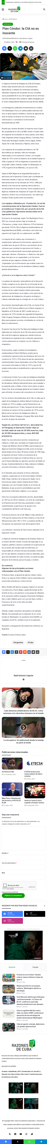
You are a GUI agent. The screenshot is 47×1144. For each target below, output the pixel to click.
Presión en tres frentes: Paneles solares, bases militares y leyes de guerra (30, 977)
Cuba (31, 642)
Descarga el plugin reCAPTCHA (10, 892)
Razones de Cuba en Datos (11, 1074)
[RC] (14, 9)
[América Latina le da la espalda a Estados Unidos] (34, 790)
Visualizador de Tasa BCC (31, 1071)
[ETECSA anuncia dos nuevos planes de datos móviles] (34, 764)
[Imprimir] (37, 652)
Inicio (6, 19)
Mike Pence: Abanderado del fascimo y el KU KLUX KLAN (11, 800)
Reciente (12, 967)
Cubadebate (12, 1071)
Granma (4, 1071)
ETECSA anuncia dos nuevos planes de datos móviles (33, 774)
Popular (35, 967)
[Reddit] (25, 652)
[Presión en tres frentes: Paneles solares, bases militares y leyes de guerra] (8, 978)
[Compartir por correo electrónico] (33, 652)
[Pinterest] (20, 652)
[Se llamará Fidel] (12, 763)
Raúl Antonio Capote (26, 38)
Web (3, 873)
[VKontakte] (29, 652)
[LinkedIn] (12, 652)
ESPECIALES (13, 19)
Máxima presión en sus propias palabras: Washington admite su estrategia (29, 988)
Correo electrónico (9, 863)
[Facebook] (3, 652)
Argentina (19, 642)
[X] (8, 652)
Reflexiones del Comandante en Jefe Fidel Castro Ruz (23, 929)
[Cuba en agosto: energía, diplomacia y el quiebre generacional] (8, 1027)
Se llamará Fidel (8, 772)
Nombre (5, 853)
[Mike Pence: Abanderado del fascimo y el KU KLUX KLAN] (12, 789)
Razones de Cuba (7, 1056)
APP (19, 1071)
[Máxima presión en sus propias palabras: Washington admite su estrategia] (8, 989)
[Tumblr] (16, 652)
